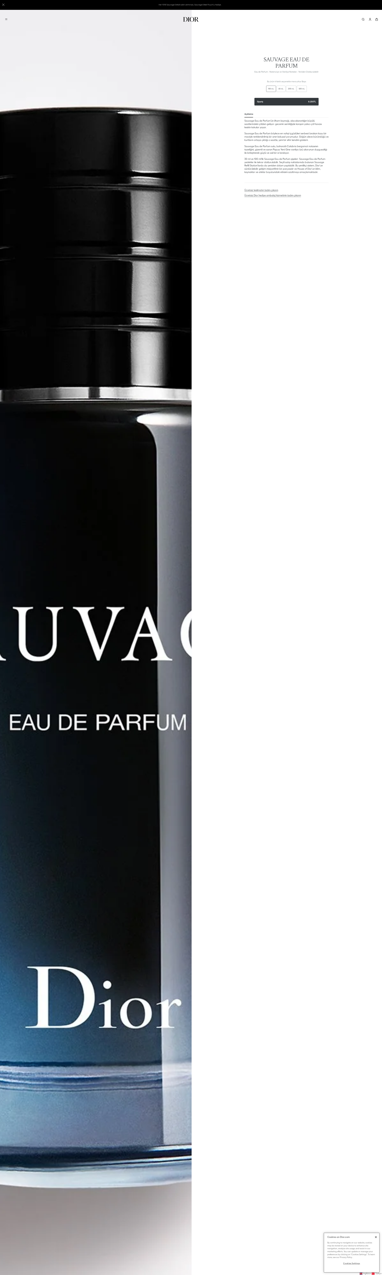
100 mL (271, 89)
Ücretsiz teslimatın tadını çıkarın (261, 190)
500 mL (302, 89)
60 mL (281, 89)
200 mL (291, 89)
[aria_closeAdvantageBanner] (3, 4)
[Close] (376, 1237)
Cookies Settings (351, 1263)
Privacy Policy (346, 1257)
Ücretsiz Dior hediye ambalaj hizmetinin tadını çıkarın (272, 195)
